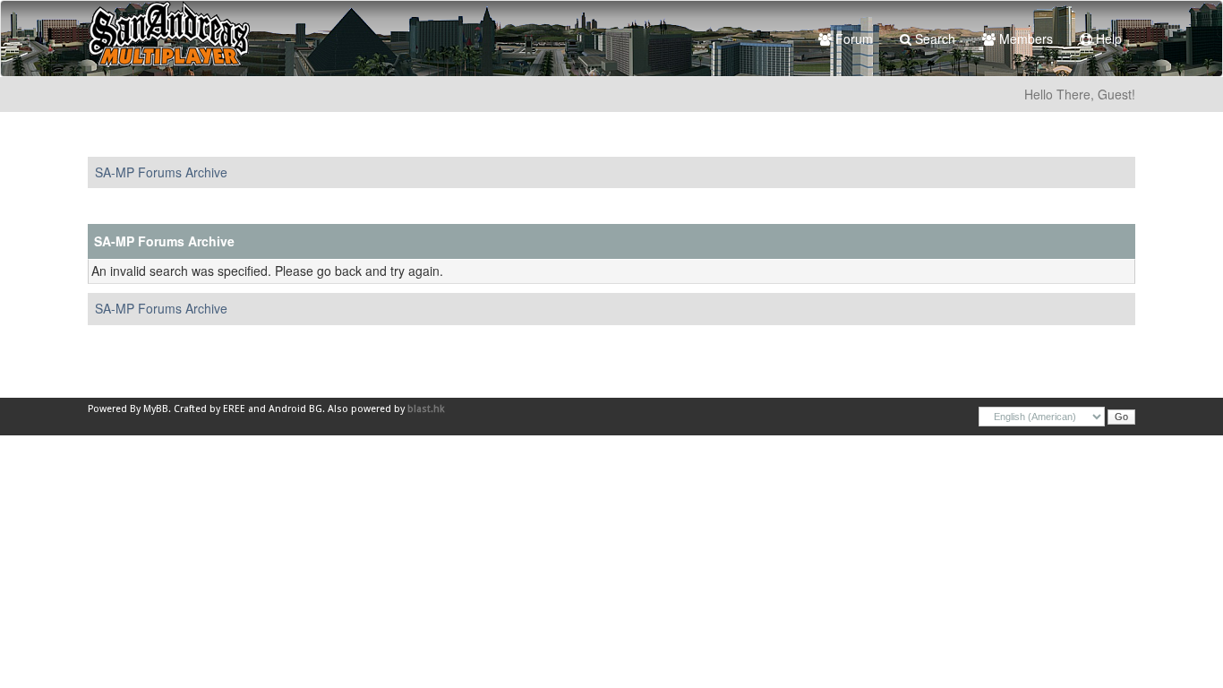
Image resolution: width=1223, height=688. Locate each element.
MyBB (155, 409)
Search (933, 38)
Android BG (295, 409)
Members (1024, 38)
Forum (852, 38)
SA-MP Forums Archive (161, 172)
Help (1107, 38)
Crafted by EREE (209, 409)
